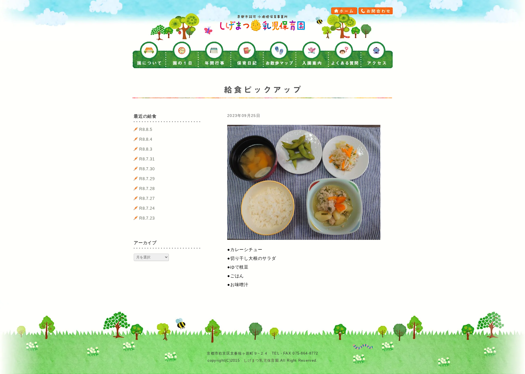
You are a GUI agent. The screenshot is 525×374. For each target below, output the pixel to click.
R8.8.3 (145, 149)
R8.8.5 (145, 129)
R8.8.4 (145, 139)
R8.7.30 (147, 168)
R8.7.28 (147, 188)
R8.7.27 (147, 198)
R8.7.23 (147, 218)
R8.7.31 (147, 159)
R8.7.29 (147, 178)
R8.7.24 (147, 208)
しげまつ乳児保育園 (261, 360)
